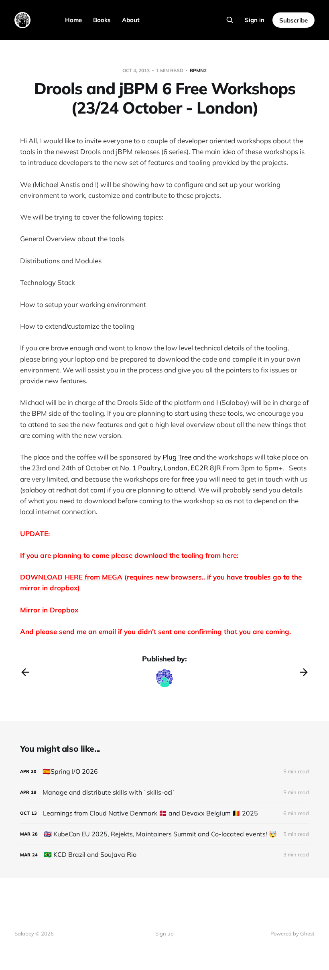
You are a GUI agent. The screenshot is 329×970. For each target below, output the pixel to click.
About (131, 20)
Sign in (254, 20)
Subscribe (293, 20)
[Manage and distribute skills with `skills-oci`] (164, 792)
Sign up (164, 933)
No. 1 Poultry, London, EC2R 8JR (170, 468)
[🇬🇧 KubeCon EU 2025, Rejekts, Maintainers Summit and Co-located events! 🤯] (164, 834)
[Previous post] (25, 672)
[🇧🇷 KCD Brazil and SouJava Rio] (164, 854)
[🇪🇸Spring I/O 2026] (164, 771)
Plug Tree (176, 457)
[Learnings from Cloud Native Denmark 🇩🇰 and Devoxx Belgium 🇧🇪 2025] (164, 813)
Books (102, 20)
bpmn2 (198, 70)
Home (73, 20)
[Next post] (304, 672)
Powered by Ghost (292, 933)
